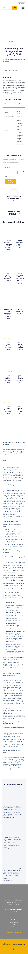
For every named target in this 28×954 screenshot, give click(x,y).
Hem (4, 40)
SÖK (14, 7)
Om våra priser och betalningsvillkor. (13, 727)
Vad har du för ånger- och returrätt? (13, 485)
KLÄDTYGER (9, 40)
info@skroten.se (14, 927)
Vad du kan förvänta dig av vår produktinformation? (12, 674)
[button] (23, 8)
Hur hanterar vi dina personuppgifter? (14, 557)
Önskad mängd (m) (10, 172)
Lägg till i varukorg (10, 181)
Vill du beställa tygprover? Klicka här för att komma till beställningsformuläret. (14, 198)
